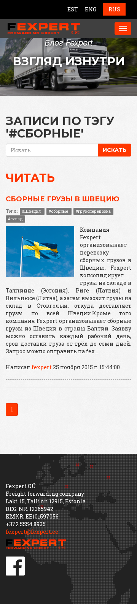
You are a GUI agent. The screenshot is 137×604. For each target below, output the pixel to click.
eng (90, 9)
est (72, 9)
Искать (114, 150)
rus (114, 9)
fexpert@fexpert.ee (32, 531)
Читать (30, 178)
